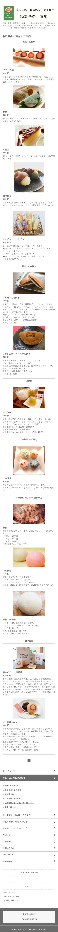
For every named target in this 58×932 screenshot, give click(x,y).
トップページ (9, 771)
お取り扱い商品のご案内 (14, 778)
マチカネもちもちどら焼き (17, 354)
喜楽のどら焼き (12, 297)
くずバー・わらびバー (15, 239)
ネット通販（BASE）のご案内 (17, 815)
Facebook (8, 855)
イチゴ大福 (8, 70)
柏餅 (5, 112)
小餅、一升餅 (9, 619)
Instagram (8, 861)
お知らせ (7, 835)
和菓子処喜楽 (23, 929)
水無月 (6, 149)
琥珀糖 (8, 412)
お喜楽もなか (11, 722)
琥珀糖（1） (10, 794)
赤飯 (5, 527)
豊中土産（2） (11, 807)
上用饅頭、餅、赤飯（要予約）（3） (19, 803)
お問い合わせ (9, 848)
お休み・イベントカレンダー (16, 828)
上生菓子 (7, 478)
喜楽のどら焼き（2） (13, 790)
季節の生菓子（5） (12, 786)
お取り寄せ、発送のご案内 (15, 822)
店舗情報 (7, 841)
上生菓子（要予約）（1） (15, 798)
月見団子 (7, 196)
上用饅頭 (7, 570)
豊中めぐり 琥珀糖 (12, 672)
